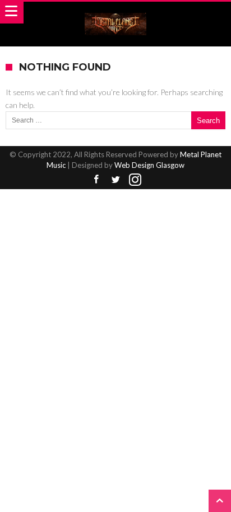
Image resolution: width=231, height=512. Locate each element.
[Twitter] (115, 180)
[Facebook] (96, 180)
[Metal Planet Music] (115, 12)
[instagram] (135, 180)
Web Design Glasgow (149, 165)
